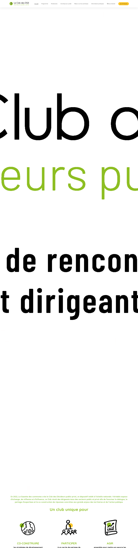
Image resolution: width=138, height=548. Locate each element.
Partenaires (54, 3)
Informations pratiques (97, 3)
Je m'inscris (123, 4)
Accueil (36, 3)
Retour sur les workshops (81, 3)
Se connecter (111, 3)
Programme (44, 3)
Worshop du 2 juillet (65, 3)
